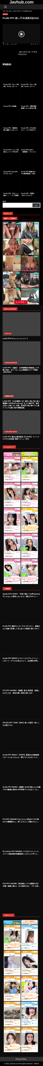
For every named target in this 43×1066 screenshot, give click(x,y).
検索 (4, 201)
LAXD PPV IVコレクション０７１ (21, 324)
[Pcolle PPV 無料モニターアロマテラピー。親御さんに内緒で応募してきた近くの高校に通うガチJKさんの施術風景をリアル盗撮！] (17, 642)
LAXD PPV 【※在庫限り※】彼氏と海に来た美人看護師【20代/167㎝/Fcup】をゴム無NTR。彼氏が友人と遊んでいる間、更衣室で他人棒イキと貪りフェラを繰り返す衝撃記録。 (21, 387)
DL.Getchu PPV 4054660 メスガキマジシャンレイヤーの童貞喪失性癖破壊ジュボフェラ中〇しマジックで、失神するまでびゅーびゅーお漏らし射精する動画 (21, 852)
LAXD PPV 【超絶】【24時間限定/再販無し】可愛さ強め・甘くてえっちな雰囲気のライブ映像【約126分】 (21, 353)
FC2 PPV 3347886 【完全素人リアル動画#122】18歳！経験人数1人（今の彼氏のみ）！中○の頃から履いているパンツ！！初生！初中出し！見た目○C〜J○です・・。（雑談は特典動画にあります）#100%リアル (21, 885)
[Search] (37, 7)
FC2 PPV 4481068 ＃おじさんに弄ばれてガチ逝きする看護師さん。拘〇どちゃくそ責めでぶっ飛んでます (21, 820)
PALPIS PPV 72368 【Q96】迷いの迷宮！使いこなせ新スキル (21, 724)
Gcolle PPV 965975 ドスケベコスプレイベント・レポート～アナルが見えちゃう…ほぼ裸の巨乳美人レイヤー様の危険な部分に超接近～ (21, 659)
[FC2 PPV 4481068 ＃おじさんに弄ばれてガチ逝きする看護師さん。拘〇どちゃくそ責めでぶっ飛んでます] (17, 835)
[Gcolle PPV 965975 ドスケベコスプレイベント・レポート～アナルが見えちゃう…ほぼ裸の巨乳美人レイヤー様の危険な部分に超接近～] (17, 674)
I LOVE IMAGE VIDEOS (11, 431)
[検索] (36, 205)
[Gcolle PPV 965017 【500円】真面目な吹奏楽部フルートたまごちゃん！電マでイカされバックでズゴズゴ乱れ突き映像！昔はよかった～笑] (17, 771)
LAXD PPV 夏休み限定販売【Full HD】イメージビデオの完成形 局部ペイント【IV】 (21, 422)
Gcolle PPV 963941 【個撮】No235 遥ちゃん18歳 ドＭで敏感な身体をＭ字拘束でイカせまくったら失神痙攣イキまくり (21, 788)
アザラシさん (8, 333)
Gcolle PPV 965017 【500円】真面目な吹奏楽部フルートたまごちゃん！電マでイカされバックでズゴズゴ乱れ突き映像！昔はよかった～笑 (21, 756)
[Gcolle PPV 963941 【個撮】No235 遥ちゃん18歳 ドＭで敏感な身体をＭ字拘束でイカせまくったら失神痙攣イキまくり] (17, 803)
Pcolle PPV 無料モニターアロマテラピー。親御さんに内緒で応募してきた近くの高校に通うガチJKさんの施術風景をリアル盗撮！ (21, 627)
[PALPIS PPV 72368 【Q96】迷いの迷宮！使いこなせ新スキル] (17, 739)
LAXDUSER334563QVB (11, 362)
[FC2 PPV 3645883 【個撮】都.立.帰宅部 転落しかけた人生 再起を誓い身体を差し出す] (17, 707)
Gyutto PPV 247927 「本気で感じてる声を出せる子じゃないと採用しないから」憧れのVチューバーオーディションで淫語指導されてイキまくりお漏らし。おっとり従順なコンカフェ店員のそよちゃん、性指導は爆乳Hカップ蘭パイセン (21, 595)
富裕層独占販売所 (9, 396)
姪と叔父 (5, 14)
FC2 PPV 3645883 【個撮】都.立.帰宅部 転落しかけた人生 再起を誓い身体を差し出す (21, 692)
